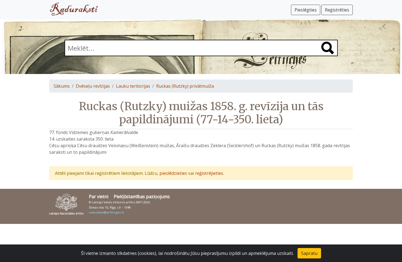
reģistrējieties (209, 173)
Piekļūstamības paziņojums (142, 196)
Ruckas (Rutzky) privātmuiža (185, 86)
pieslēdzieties (173, 173)
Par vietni (98, 196)
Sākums (62, 86)
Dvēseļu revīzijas (93, 86)
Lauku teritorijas (133, 86)
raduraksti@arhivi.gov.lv (106, 212)
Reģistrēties (337, 10)
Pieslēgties (306, 10)
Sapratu (309, 253)
